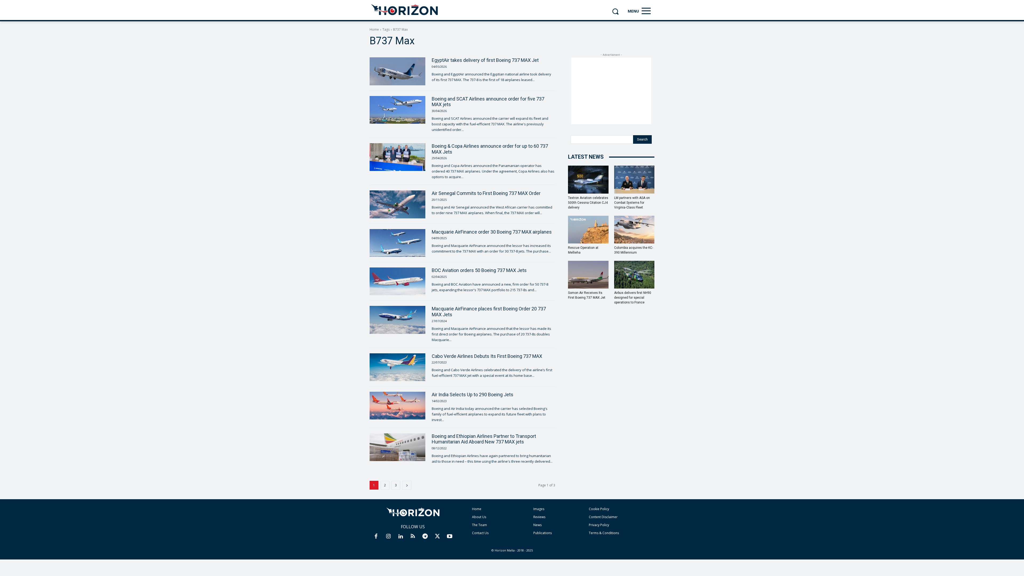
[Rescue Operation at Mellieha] (588, 229)
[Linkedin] (400, 536)
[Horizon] (405, 9)
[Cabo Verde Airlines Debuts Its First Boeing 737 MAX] (397, 367)
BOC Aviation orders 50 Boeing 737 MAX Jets (479, 270)
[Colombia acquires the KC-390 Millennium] (634, 229)
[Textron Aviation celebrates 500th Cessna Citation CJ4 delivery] (588, 179)
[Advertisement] (611, 91)
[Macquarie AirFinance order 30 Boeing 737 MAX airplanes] (397, 243)
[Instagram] (388, 536)
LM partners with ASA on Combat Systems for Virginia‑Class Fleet (632, 202)
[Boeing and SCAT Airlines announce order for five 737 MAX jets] (397, 110)
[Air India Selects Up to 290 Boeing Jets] (397, 405)
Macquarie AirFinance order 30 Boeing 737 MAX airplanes (492, 232)
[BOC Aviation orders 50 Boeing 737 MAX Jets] (397, 281)
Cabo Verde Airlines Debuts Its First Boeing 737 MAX (487, 356)
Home (374, 29)
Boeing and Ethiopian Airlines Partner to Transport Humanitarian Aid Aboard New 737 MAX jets (484, 439)
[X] (437, 536)
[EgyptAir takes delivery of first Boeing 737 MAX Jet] (397, 71)
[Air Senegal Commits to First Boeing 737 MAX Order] (397, 204)
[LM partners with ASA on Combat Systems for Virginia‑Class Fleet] (634, 179)
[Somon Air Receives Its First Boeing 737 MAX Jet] (588, 275)
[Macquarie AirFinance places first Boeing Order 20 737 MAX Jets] (397, 320)
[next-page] (406, 485)
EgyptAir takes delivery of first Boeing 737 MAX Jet (485, 60)
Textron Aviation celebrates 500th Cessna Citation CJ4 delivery (588, 202)
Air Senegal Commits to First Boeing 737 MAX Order (486, 193)
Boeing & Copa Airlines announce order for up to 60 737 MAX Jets (490, 149)
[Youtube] (449, 536)
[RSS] (413, 536)
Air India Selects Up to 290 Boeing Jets (472, 394)
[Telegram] (425, 536)
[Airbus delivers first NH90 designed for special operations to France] (634, 275)
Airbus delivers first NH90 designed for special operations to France (632, 297)
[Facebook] (376, 536)
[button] (615, 11)
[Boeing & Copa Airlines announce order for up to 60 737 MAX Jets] (397, 157)
